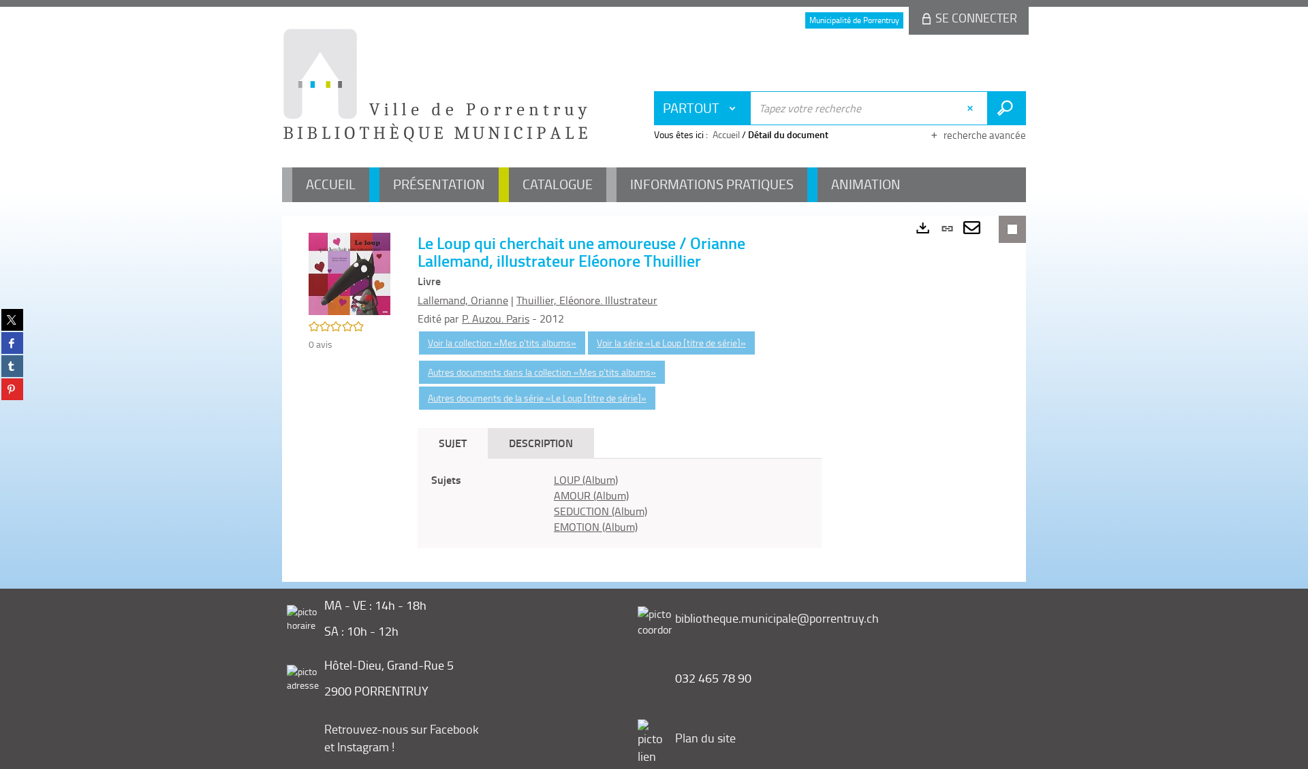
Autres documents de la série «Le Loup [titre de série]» (537, 397)
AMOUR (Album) (591, 495)
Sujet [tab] (453, 443)
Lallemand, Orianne (463, 300)
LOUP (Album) (586, 479)
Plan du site (705, 738)
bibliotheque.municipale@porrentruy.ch (777, 618)
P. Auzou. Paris (495, 318)
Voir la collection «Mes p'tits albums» (502, 342)
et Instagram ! (359, 746)
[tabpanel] (619, 503)
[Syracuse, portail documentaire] (435, 86)
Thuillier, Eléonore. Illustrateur (586, 300)
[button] (349, 272)
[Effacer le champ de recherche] (972, 108)
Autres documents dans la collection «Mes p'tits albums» (542, 371)
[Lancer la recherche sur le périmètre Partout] (1006, 108)
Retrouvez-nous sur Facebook (401, 729)
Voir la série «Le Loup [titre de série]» (671, 342)
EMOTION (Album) (596, 526)
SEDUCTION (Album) (600, 511)
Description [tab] (541, 443)
